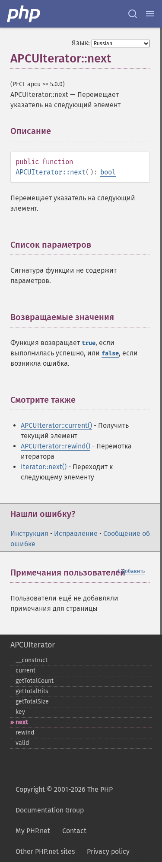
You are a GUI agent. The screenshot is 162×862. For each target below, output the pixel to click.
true (88, 343)
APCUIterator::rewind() (55, 446)
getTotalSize (32, 701)
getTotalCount (35, 681)
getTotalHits (32, 691)
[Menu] (150, 13)
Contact (74, 831)
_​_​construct (32, 660)
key (20, 712)
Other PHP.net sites (45, 851)
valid (22, 743)
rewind (25, 732)
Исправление (76, 533)
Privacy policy (108, 851)
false (110, 353)
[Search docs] (132, 13)
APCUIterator (32, 645)
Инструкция (29, 533)
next (22, 722)
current (25, 670)
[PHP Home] (24, 14)
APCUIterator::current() (56, 425)
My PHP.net (33, 831)
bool (108, 172)
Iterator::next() (44, 467)
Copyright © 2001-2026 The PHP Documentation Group (64, 799)
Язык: (81, 43)
